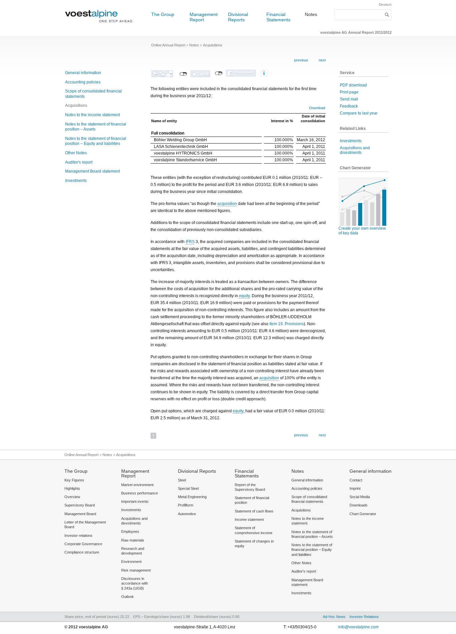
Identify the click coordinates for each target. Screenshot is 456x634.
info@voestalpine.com (358, 627)
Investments (76, 180)
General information (83, 72)
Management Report (204, 17)
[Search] (387, 15)
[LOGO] (101, 25)
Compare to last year (359, 113)
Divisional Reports (238, 17)
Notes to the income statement (92, 115)
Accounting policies (82, 82)
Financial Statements (278, 17)
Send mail (349, 99)
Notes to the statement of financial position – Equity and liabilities (95, 141)
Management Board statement (92, 171)
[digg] (162, 73)
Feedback (349, 106)
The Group (162, 14)
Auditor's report (78, 162)
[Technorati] (155, 73)
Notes (311, 14)
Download (317, 108)
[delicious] (169, 73)
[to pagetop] (153, 433)
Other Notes (76, 153)
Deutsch (385, 4)
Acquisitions (76, 105)
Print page (349, 92)
